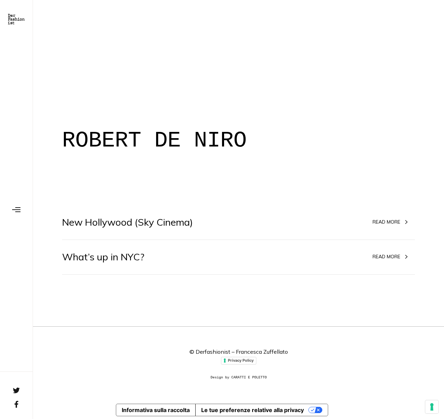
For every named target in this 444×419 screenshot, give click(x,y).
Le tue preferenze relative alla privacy (252, 410)
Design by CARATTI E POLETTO (239, 377)
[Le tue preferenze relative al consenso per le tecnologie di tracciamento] (431, 406)
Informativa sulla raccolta (156, 410)
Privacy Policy (241, 360)
